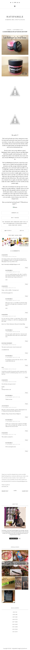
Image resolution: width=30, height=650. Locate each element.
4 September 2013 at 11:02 (9, 434)
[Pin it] (16, 217)
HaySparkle (14, 648)
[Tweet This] (12, 217)
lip (27, 221)
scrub (9, 225)
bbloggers (7, 221)
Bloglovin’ (19, 414)
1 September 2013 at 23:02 (9, 381)
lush (4, 223)
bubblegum (16, 221)
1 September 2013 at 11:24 (12, 271)
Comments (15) (15, 212)
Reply (26, 267)
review (25, 223)
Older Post (25, 491)
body (12, 221)
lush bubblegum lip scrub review (14, 223)
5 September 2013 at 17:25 (12, 397)
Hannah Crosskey (7, 343)
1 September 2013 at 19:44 (12, 331)
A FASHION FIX (5, 349)
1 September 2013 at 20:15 (9, 344)
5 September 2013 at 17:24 (12, 444)
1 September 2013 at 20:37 (9, 369)
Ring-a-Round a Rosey (11, 414)
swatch (20, 225)
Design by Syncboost (22, 648)
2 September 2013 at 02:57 (9, 407)
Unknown (5, 255)
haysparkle (8, 270)
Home (15, 490)
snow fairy (14, 225)
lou (3, 367)
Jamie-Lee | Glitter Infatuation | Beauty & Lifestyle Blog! (13, 324)
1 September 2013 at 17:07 (9, 316)
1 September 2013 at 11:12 (9, 287)
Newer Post (5, 491)
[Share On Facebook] (14, 217)
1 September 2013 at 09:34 (9, 256)
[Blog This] (18, 217)
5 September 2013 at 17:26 (12, 357)
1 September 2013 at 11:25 (12, 300)
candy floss (23, 221)
